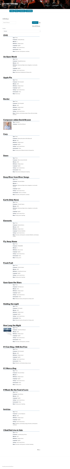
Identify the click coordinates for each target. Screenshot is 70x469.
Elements (7, 221)
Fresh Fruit (8, 263)
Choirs (16, 10)
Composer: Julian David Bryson (17, 120)
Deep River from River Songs (16, 177)
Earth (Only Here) (11, 200)
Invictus (6, 409)
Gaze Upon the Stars (12, 282)
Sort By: (4, 28)
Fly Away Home (10, 241)
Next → (38, 449)
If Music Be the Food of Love (15, 390)
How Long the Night (12, 325)
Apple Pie (7, 77)
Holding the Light (11, 304)
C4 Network (10, 4)
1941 (5, 35)
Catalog (12, 10)
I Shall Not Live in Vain (13, 430)
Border (6, 99)
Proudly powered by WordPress (7, 466)
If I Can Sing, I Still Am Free (15, 347)
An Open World (10, 57)
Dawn (5, 155)
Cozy (5, 134)
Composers (22, 10)
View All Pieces (36, 26)
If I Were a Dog (9, 368)
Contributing (29, 10)
